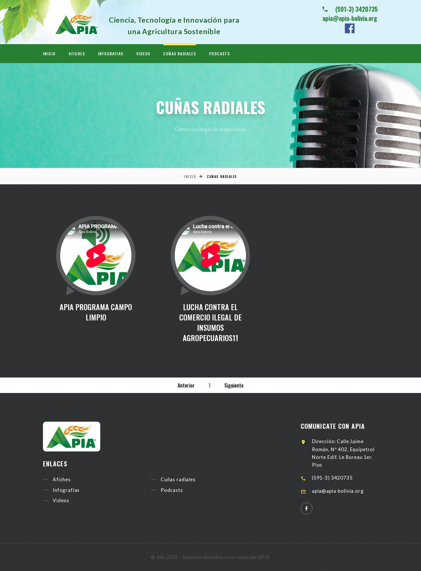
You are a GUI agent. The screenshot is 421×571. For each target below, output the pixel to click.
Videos (143, 53)
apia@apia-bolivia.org (349, 18)
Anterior (186, 385)
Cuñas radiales (179, 53)
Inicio (49, 53)
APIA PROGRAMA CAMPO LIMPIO (96, 312)
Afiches (77, 53)
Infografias (110, 53)
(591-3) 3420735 (356, 8)
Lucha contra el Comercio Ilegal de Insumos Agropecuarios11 (210, 322)
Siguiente (233, 385)
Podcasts (219, 53)
